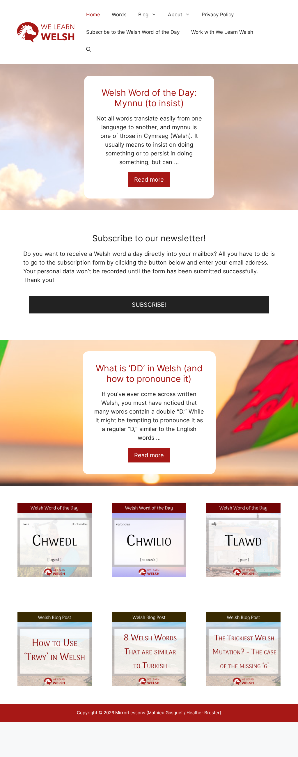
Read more (149, 179)
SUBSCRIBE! (149, 304)
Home (93, 14)
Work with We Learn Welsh (222, 32)
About (175, 14)
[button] (88, 49)
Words (119, 14)
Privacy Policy (218, 14)
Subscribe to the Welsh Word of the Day (133, 32)
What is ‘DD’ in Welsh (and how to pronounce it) (149, 373)
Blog (143, 14)
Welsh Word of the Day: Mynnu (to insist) (149, 97)
